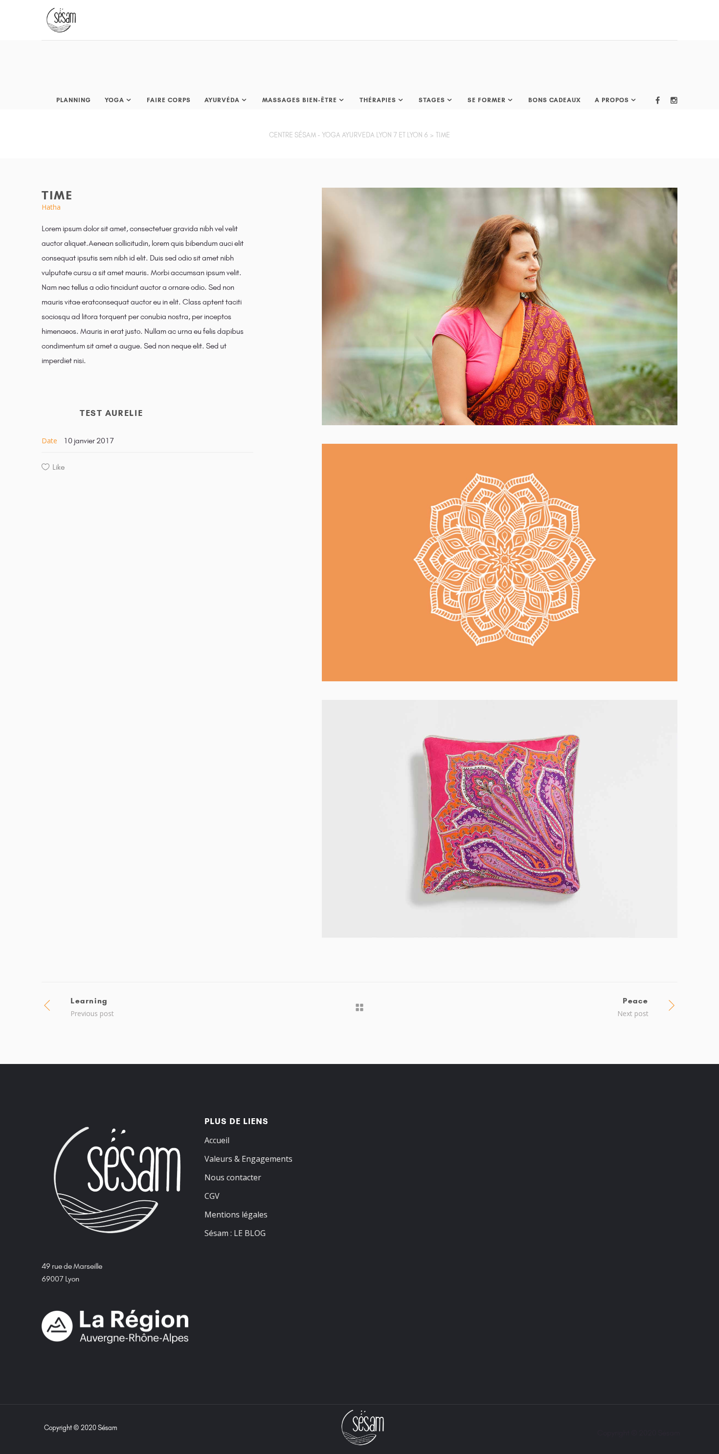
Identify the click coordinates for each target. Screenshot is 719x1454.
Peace (636, 1000)
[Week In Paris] (499, 562)
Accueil (216, 1140)
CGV (212, 1196)
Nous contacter (232, 1177)
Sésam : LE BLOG (235, 1233)
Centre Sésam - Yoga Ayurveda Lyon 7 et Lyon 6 (348, 135)
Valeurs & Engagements (248, 1158)
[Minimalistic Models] (499, 306)
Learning (89, 1000)
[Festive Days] (499, 818)
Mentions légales (236, 1214)
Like (58, 467)
